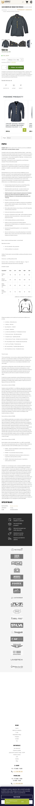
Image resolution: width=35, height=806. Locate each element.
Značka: (11, 11)
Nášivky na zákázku (16, 730)
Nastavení (17, 797)
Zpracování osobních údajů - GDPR (17, 752)
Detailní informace (6, 80)
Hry (17, 740)
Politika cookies (17, 754)
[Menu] (31, 2)
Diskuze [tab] (9, 137)
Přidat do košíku (17, 67)
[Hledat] (22, 2)
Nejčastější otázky (17, 734)
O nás (17, 732)
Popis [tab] (4, 137)
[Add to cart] (24, 130)
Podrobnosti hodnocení (24, 9)
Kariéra (17, 758)
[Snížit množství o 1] (7, 68)
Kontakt (17, 738)
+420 (18, 771)
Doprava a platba (17, 750)
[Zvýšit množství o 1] (7, 66)
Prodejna (17, 736)
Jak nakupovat (17, 748)
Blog (17, 761)
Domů (16, 728)
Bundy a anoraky (14, 506)
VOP (17, 756)
